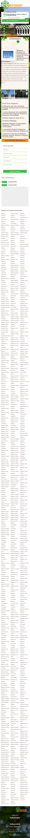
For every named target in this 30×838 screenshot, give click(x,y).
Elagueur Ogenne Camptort (24, 296)
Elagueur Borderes (3, 736)
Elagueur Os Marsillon (23, 325)
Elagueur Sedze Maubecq (24, 638)
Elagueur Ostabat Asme (24, 346)
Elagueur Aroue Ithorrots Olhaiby (15, 396)
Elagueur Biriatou (5, 752)
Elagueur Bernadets (3, 791)
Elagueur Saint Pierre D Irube (23, 571)
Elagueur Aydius (14, 288)
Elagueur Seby (23, 635)
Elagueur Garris (4, 431)
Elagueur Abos (14, 513)
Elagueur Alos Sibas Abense (14, 478)
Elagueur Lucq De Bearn (15, 569)
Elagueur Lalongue (3, 214)
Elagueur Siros (23, 679)
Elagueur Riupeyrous (23, 445)
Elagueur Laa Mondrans (4, 287)
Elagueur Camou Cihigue (5, 661)
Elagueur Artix (14, 355)
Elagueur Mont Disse (23, 233)
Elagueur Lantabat (13, 531)
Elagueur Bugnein (5, 698)
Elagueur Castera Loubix (5, 619)
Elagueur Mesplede (13, 762)
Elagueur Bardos (15, 265)
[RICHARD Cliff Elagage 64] (11, 5)
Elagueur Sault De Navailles (24, 619)
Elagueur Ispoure (5, 315)
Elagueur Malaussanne (14, 718)
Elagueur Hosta (4, 339)
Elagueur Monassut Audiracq (13, 784)
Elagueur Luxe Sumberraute (14, 558)
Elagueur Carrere (5, 641)
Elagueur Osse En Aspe (24, 333)
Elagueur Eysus (4, 462)
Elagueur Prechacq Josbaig (22, 419)
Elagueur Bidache (5, 765)
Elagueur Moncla (15, 798)
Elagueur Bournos (5, 708)
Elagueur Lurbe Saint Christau (14, 573)
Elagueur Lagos (4, 234)
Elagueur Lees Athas (14, 655)
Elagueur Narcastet (22, 273)
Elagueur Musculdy (22, 268)
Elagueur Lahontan (3, 222)
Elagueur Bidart (4, 759)
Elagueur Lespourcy (13, 642)
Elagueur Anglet (14, 460)
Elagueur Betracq (5, 779)
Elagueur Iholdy (4, 324)
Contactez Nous (15, 835)
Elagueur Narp (23, 276)
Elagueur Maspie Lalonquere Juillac (15, 723)
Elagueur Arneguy (15, 400)
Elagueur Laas (4, 290)
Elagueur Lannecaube (14, 524)
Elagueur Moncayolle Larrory (13, 794)
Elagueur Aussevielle (13, 306)
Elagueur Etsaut (5, 463)
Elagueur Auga (14, 313)
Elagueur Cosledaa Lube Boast (4, 549)
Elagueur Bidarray (5, 763)
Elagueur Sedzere (22, 642)
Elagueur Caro (4, 649)
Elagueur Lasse (14, 691)
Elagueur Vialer (23, 754)
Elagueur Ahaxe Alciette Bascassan (14, 505)
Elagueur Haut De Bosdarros (5, 369)
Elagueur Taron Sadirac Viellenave (23, 712)
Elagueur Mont (23, 217)
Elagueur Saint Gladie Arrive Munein (23, 505)
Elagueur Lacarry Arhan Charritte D (5, 243)
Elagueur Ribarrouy (22, 441)
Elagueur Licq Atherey (14, 629)
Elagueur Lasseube (13, 688)
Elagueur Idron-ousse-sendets (4, 329)
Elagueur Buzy (4, 672)
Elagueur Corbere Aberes (5, 554)
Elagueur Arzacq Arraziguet (15, 350)
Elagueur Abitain (14, 515)
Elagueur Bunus (4, 696)
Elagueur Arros (14, 378)
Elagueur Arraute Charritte (15, 386)
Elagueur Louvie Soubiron (14, 590)
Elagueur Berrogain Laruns (5, 787)
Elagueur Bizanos (5, 744)
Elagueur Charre (5, 578)
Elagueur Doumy (5, 517)
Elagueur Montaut (24, 230)
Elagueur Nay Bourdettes (23, 287)
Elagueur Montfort (22, 241)
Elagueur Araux (14, 441)
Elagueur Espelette (3, 491)
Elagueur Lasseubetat (14, 676)
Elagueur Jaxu (4, 297)
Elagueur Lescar (14, 649)
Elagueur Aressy (15, 420)
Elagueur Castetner (3, 598)
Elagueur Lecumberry (14, 672)
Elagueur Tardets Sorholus (24, 707)
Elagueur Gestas (5, 412)
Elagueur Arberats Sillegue (15, 438)
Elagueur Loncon (15, 614)
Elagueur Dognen (5, 528)
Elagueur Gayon (5, 429)
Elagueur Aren (14, 421)
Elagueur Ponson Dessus (24, 396)
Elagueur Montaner (22, 224)
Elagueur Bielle (4, 758)
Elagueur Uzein (23, 748)
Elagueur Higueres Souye (5, 352)
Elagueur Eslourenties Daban (4, 500)
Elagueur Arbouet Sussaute (15, 430)
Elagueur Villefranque (23, 779)
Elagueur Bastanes (13, 249)
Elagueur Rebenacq (22, 438)
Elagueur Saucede (22, 611)
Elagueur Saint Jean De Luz (23, 518)
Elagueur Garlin (4, 435)
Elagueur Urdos (24, 735)
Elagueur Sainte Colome (24, 476)
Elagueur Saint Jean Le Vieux (23, 522)
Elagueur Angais (14, 462)
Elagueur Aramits (15, 452)
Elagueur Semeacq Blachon (22, 647)
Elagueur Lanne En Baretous (14, 539)
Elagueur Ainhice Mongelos (15, 491)
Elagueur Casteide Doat (4, 623)
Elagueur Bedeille (15, 234)
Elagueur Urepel (24, 737)
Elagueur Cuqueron (3, 537)
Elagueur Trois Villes (23, 720)
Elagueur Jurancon (3, 294)
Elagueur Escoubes (3, 508)
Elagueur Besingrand (4, 783)
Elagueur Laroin (14, 708)
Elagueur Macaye (15, 555)
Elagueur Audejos (15, 316)
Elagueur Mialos (14, 765)
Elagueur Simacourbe (23, 676)
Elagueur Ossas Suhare (24, 329)
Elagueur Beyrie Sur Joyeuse (5, 774)
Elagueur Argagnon (13, 415)
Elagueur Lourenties (13, 598)
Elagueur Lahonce (5, 225)
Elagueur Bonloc (5, 742)
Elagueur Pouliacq (22, 409)
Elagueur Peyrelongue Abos (23, 372)
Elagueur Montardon (23, 228)
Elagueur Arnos (14, 399)
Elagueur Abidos (15, 517)
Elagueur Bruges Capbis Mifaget (5, 701)
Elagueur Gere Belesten (4, 419)
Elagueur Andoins (15, 463)
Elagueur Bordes (5, 733)
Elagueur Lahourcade (4, 218)
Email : (15, 826)
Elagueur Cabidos (5, 673)
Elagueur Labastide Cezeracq (3, 282)
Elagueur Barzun (14, 252)
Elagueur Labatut (5, 259)
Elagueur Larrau (14, 710)
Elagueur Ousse (24, 351)
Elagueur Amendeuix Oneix (15, 474)
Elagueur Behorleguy (13, 222)
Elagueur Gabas (24, 790)
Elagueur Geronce (3, 415)
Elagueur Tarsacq (24, 716)
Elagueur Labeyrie (3, 252)
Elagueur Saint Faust (23, 497)
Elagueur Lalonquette (14, 543)
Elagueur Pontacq (24, 399)
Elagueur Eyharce (24, 788)
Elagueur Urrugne (24, 740)
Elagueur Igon (4, 326)
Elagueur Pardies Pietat (24, 365)
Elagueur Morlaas (24, 246)
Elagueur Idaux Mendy (4, 333)
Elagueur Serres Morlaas (24, 659)
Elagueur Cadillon (5, 670)
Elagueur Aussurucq (13, 302)
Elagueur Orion (23, 315)
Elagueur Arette (14, 418)
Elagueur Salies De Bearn (24, 583)
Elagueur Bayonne (13, 237)
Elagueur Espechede (4, 495)
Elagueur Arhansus (13, 407)
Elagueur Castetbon (3, 613)
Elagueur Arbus (14, 427)
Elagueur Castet (5, 616)
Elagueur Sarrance (22, 606)
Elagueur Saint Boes (23, 468)
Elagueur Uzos (23, 750)
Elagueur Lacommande (4, 239)
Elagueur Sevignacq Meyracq (22, 668)
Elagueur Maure (14, 733)
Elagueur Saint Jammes (23, 514)
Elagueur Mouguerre (23, 252)
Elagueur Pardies (24, 362)
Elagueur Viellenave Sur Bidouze (23, 757)
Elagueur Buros (4, 691)
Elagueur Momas (15, 779)
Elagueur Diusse (5, 532)
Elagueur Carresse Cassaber (3, 645)
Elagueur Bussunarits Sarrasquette (4, 683)
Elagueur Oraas (24, 307)
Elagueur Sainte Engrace (24, 483)
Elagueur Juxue (4, 292)
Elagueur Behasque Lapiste (13, 228)
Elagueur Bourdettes (4, 711)
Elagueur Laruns (14, 693)
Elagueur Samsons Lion (23, 596)
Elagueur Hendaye (3, 357)
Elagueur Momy (14, 780)
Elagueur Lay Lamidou (14, 680)
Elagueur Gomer (5, 400)
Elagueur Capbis (5, 654)
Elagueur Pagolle (24, 357)
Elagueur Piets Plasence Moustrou (23, 377)
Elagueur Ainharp (15, 494)
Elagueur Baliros (14, 271)
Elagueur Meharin (15, 742)
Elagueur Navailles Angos (24, 279)
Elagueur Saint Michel (23, 556)
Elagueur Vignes (24, 777)
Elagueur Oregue (24, 311)
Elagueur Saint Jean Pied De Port (23, 526)
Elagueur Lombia (15, 620)
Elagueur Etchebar (3, 468)
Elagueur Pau (23, 368)
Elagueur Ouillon (24, 349)
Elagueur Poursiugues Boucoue (23, 414)
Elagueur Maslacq (15, 553)
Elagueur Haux (4, 362)
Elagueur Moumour (22, 260)
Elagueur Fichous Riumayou (5, 457)
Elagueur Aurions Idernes (15, 310)
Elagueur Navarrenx (22, 283)
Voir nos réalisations (12, 20)
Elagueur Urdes (24, 733)
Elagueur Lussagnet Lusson (13, 565)
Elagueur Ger (4, 427)
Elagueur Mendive (13, 755)
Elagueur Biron (4, 750)
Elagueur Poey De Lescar (24, 382)
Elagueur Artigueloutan (14, 361)
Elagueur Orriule (24, 316)
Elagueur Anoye (14, 450)
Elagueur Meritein (15, 759)
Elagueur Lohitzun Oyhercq (15, 617)
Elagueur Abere (14, 519)
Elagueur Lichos (14, 635)
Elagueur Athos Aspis (14, 329)
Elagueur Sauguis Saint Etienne (24, 615)
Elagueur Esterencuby (4, 478)
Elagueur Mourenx (22, 264)
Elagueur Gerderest (3, 422)
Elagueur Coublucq (3, 545)
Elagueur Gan (4, 441)
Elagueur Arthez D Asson (14, 365)
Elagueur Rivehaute (22, 449)
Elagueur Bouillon (5, 717)
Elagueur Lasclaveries (14, 695)
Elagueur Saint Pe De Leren (24, 564)
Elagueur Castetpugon (4, 602)
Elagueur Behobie (24, 792)
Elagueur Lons (14, 612)
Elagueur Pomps (24, 389)
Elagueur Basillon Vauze (15, 254)
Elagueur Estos (4, 471)
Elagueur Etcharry (5, 465)
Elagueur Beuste (5, 777)
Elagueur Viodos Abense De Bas (24, 783)
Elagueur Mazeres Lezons (15, 736)
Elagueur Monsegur (22, 214)
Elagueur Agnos (14, 511)
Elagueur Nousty (24, 294)
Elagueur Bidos (4, 761)
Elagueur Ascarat (15, 341)
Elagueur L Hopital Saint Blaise (4, 343)
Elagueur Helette (5, 360)
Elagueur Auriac (14, 315)
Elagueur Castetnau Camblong (3, 607)
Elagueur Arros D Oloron (15, 373)
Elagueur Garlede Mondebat (5, 438)
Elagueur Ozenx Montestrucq (24, 354)
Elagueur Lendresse (13, 665)
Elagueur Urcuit (24, 731)
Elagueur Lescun (15, 651)
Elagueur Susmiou (22, 695)
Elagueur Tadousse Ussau (24, 703)
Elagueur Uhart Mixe (23, 728)
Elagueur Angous (15, 458)
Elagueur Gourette (22, 798)
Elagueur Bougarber (3, 720)
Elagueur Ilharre (5, 320)
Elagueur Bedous (15, 232)
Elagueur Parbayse (22, 359)
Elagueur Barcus (14, 267)
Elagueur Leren (14, 652)
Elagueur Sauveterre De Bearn (23, 631)
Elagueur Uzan (23, 746)
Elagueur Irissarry (5, 322)
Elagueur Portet (24, 406)
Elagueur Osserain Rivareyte (22, 339)
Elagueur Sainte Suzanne (24, 575)
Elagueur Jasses (5, 303)
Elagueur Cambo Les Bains (5, 667)
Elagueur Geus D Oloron (5, 409)
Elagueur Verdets (24, 752)
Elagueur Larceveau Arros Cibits (15, 714)
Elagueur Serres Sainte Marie (24, 663)
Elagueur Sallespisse (23, 590)
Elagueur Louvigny (13, 594)
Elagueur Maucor (15, 727)
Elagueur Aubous (15, 320)
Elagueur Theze (24, 717)
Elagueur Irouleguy (3, 317)
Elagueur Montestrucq (23, 237)
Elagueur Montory (24, 244)
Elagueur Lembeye (13, 659)
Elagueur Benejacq (13, 216)
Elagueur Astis (14, 332)
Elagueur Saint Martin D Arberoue (23, 544)
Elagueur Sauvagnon (23, 623)
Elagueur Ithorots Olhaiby (5, 308)
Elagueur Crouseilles (4, 541)
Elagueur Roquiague (22, 457)
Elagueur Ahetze (15, 502)
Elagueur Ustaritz (24, 744)
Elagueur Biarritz (5, 767)
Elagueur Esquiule (5, 481)
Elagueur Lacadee (3, 249)
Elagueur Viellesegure (23, 774)
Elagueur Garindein (3, 443)
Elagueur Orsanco (22, 319)
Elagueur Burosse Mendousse (5, 688)
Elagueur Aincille (15, 496)
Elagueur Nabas (24, 271)
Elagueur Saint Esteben (23, 487)
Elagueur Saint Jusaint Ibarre (23, 535)
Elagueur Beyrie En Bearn (5, 770)
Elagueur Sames (24, 593)
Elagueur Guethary (3, 392)
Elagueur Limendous (13, 625)
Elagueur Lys (14, 561)
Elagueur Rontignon (22, 453)
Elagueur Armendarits (14, 403)
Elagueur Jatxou (5, 299)
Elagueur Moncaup (13, 789)
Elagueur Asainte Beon (15, 334)
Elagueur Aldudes (15, 481)
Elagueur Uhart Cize (23, 724)
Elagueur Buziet (5, 675)
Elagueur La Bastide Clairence (5, 277)
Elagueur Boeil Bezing (4, 747)
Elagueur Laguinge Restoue (3, 228)
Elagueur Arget (14, 410)
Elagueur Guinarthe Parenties (3, 385)
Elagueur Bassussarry (14, 245)
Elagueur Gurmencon (4, 380)
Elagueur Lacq (4, 236)
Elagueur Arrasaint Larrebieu (13, 391)
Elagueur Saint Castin (23, 472)
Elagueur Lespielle (13, 646)
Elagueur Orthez (24, 322)
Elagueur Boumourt (3, 715)
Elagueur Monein (15, 799)
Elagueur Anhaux (15, 456)
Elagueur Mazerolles (13, 739)
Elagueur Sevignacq (22, 672)
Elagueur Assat (14, 337)
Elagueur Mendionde (13, 747)
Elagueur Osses (24, 343)
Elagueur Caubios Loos (5, 587)
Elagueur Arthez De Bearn (14, 369)
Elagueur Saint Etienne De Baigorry (23, 492)
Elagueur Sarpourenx (23, 602)
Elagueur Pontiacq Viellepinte (22, 402)
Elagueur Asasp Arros (14, 346)
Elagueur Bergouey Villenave (3, 796)
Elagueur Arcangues (13, 424)
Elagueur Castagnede (4, 634)
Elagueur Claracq (5, 563)
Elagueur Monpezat (13, 802)
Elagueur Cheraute (3, 571)
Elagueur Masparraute (14, 546)
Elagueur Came (4, 664)
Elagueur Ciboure (5, 568)
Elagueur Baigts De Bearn (14, 283)
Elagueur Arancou (15, 446)
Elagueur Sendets (22, 651)
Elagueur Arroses (15, 376)
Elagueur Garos (4, 433)
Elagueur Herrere (5, 355)
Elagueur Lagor (4, 232)
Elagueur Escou (4, 511)
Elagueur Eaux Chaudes (23, 795)
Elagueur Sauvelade (22, 627)
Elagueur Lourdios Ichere (14, 602)
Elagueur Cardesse (3, 651)
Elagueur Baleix (14, 280)
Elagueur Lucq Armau (14, 583)
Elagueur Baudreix (13, 241)
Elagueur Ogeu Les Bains (23, 300)
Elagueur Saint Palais (23, 560)
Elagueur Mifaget (15, 767)
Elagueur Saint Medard (23, 552)
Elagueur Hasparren (3, 365)
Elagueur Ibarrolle (5, 335)
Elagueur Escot (4, 513)
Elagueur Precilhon (22, 430)
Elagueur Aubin (14, 322)
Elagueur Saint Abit (23, 461)
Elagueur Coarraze (3, 566)
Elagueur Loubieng (13, 606)
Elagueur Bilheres (5, 756)
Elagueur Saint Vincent (23, 579)
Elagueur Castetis (5, 611)
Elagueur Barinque (13, 262)
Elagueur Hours (4, 337)
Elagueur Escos (4, 515)
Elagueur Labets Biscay (5, 256)
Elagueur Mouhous (22, 256)
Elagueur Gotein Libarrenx (5, 398)
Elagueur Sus (23, 693)
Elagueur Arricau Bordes (15, 382)
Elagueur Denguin (5, 534)
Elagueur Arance (15, 448)
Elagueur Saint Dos (23, 480)
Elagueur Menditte (13, 751)
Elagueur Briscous (3, 705)
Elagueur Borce (4, 738)
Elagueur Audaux (15, 318)
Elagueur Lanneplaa (13, 527)
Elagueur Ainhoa (14, 488)
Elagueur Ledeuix (15, 668)
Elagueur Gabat (4, 450)
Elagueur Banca (14, 269)
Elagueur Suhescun (22, 690)
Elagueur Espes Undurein (5, 487)
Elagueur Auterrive (13, 298)
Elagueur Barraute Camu (14, 258)
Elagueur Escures (5, 505)
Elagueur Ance (14, 467)
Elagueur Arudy (14, 353)
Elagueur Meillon (15, 744)
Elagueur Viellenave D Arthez (23, 763)
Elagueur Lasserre (13, 684)
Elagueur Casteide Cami (4, 631)
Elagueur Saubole (24, 609)
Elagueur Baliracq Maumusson (15, 273)
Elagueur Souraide (22, 686)
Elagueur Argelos (15, 412)
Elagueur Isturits (5, 311)
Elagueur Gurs (4, 378)
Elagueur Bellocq (15, 219)
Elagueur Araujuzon (13, 443)
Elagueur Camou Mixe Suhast (5, 657)
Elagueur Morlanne (22, 249)
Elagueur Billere (5, 754)
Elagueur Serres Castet (24, 655)
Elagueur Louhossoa (13, 610)
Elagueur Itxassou (5, 305)
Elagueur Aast (14, 521)
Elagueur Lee (14, 670)
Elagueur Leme (14, 662)
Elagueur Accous (15, 509)
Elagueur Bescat (5, 780)
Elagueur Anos (14, 454)
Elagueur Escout (5, 504)
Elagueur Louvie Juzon (14, 587)
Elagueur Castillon (3, 590)
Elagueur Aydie (14, 290)
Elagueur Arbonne (13, 434)
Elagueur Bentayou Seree (5, 802)
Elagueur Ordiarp (24, 309)
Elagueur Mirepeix (13, 776)
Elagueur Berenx (5, 799)
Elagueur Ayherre (15, 286)
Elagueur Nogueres (22, 291)
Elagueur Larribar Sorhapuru (15, 699)
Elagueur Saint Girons (23, 501)
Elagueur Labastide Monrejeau (3, 272)
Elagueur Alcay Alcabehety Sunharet (14, 484)
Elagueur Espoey (5, 483)
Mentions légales (15, 831)
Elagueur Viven (23, 786)
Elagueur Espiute (5, 484)
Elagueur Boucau (5, 723)
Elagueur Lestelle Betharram (15, 638)
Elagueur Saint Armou (23, 464)
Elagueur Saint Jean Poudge (23, 531)
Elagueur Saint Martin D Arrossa (24, 548)
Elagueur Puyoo (24, 433)
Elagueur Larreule (15, 702)
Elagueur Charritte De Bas (5, 575)
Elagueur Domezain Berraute (3, 524)
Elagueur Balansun (13, 277)
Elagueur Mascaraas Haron (15, 550)
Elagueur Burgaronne (4, 693)
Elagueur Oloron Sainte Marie (24, 304)
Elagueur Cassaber (3, 638)
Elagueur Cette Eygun (4, 581)
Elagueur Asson (14, 339)
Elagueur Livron (14, 622)
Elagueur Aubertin (13, 325)
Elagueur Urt (23, 742)
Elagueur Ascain (14, 343)
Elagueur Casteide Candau (5, 627)
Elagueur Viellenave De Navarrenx (23, 769)
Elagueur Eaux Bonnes (4, 520)
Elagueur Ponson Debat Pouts (24, 392)
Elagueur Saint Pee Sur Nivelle (24, 567)
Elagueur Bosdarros (3, 730)
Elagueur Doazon (5, 530)
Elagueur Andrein (15, 465)
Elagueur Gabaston (3, 453)
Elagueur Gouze (5, 395)
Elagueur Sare (23, 599)
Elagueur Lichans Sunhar (15, 632)
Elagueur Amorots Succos (15, 470)
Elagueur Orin (23, 313)
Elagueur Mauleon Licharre (15, 730)
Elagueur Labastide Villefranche (4, 267)
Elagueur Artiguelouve (14, 357)
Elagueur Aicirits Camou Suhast (14, 499)
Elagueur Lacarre (5, 246)
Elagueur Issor (4, 313)
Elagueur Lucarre (15, 580)
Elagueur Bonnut (5, 740)
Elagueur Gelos (4, 425)
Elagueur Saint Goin (23, 510)
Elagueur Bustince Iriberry (5, 678)
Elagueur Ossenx (24, 335)
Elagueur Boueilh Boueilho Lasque (5, 726)
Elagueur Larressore (13, 705)
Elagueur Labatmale (3, 262)
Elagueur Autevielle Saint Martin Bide (14, 293)
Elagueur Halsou (5, 372)
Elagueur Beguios (15, 225)
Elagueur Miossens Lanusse (13, 771)
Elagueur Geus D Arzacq (5, 405)
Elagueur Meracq (15, 758)
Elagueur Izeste (5, 301)
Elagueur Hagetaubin (4, 375)
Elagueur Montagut (22, 220)
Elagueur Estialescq (3, 474)
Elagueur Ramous (24, 435)
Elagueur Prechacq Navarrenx (22, 425)
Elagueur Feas (4, 460)
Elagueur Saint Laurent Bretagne (24, 539)
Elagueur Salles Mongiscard (24, 587)
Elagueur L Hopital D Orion (4, 348)
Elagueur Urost (23, 738)
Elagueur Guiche (5, 389)
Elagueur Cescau (5, 584)
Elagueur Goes (4, 402)
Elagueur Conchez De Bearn (4, 559)
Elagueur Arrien (14, 379)
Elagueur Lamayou (13, 535)
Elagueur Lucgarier (13, 577)
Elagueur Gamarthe (3, 447)
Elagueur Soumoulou (23, 682)
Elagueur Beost (14, 213)
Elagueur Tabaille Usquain (24, 699)
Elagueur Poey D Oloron (24, 386)
